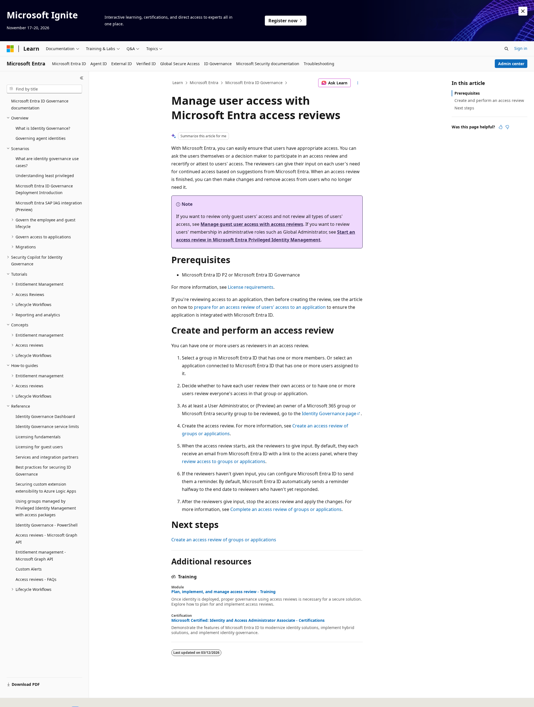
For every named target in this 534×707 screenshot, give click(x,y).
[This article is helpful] (500, 127)
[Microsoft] (10, 48)
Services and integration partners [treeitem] (47, 457)
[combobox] (44, 89)
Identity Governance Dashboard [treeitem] (45, 416)
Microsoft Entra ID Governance (254, 82)
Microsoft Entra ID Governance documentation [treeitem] (39, 104)
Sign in (520, 48)
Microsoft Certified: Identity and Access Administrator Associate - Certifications (248, 620)
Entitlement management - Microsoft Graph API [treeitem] (41, 555)
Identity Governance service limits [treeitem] (47, 426)
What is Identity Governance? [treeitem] (43, 128)
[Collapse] (81, 78)
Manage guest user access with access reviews (252, 224)
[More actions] (358, 83)
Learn (177, 82)
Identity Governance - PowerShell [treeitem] (47, 525)
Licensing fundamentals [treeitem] (38, 436)
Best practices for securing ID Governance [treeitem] (43, 470)
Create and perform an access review (489, 100)
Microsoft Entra (204, 82)
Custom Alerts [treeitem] (29, 569)
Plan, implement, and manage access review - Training (223, 591)
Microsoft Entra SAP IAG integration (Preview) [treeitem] (49, 206)
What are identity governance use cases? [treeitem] (47, 162)
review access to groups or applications (223, 461)
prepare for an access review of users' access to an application (260, 307)
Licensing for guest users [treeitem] (39, 446)
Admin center (511, 63)
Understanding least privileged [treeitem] (45, 175)
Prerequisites (467, 93)
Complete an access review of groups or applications (286, 509)
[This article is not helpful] (507, 127)
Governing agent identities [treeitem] (41, 138)
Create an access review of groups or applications (223, 540)
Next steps (464, 108)
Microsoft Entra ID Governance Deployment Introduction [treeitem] (44, 189)
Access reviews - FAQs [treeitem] (36, 579)
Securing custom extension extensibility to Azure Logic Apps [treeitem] (46, 487)
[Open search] (506, 49)
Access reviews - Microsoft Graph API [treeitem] (46, 538)
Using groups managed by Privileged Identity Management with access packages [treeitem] (46, 507)
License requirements (250, 287)
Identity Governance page (329, 413)
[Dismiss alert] (522, 11)
